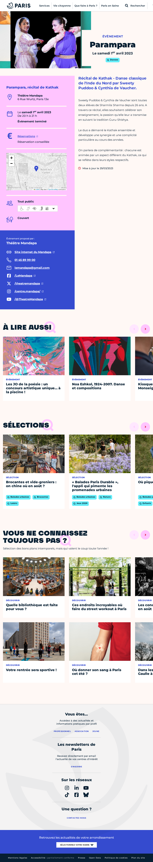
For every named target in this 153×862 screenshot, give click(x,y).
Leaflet (37, 189)
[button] (36, 169)
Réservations (26, 136)
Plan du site (138, 858)
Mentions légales (17, 858)
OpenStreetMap (53, 189)
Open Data (95, 858)
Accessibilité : (52, 858)
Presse (81, 858)
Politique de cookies (116, 858)
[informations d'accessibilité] (38, 208)
